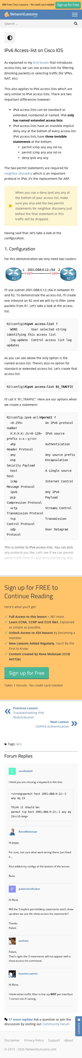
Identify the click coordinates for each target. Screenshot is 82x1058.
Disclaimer (12, 1040)
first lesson (41, 62)
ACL (19, 744)
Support (54, 1040)
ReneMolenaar (28, 831)
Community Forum (56, 1024)
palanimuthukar (29, 888)
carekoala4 (26, 771)
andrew (23, 940)
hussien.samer (28, 973)
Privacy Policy (34, 1040)
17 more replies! (21, 1019)
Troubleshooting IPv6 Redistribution (28, 712)
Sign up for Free (26, 673)
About (68, 1040)
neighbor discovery (18, 173)
